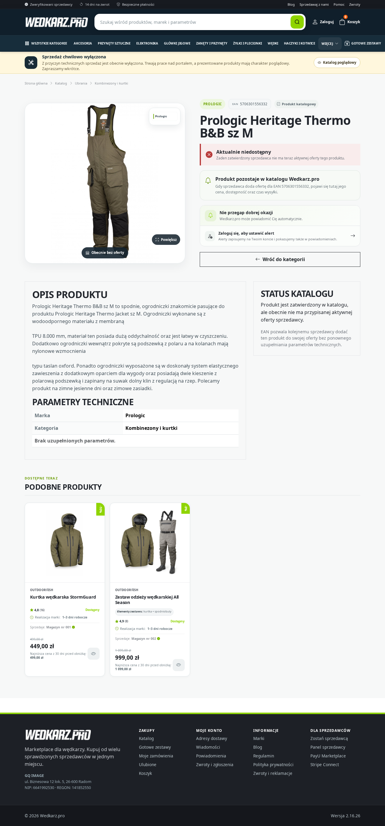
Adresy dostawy (211, 738)
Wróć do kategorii (284, 259)
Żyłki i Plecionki (247, 43)
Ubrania (81, 83)
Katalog (61, 83)
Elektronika (147, 43)
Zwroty (354, 4)
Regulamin (263, 756)
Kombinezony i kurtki (111, 83)
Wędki (273, 43)
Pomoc (339, 4)
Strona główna (36, 83)
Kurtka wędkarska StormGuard (63, 597)
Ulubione (147, 764)
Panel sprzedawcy (327, 747)
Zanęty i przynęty (211, 43)
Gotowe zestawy (155, 747)
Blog (291, 4)
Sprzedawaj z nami (314, 4)
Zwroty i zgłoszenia (214, 764)
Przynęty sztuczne (114, 43)
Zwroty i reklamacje (272, 773)
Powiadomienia (211, 756)
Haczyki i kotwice (299, 43)
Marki (258, 738)
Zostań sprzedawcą (329, 738)
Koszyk (145, 773)
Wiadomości (208, 747)
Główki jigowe (177, 43)
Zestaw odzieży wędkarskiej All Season (147, 599)
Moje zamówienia (156, 756)
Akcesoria (83, 43)
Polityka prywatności (273, 764)
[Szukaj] (297, 22)
